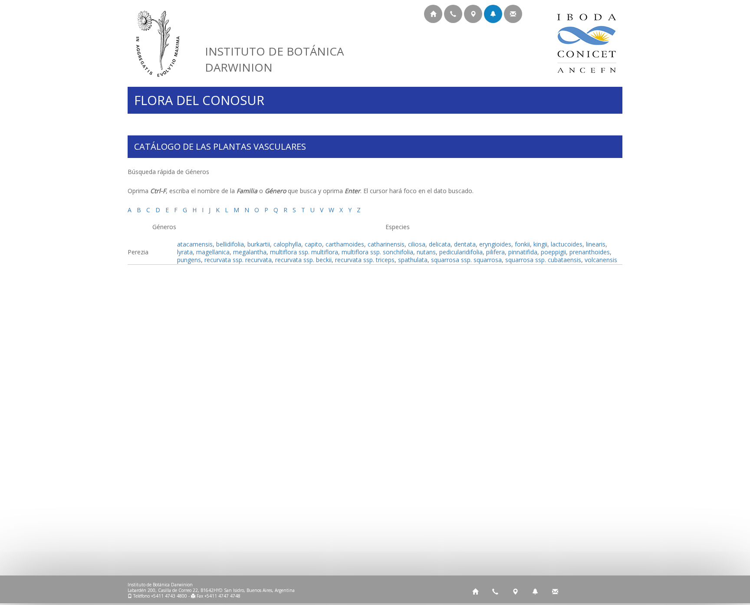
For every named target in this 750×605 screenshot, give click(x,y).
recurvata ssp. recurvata (238, 260)
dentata (465, 244)
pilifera (495, 252)
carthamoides (345, 244)
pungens (189, 260)
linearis (595, 244)
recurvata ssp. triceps (365, 260)
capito (313, 244)
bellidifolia (230, 244)
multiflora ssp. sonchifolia (377, 252)
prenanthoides (589, 252)
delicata (440, 244)
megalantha (249, 252)
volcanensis (601, 260)
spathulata (413, 260)
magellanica (213, 252)
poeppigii (553, 252)
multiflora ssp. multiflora (304, 252)
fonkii (522, 244)
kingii (540, 244)
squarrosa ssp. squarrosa (466, 260)
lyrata (185, 252)
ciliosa (416, 244)
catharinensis (386, 244)
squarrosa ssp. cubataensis (543, 260)
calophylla (287, 244)
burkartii (258, 244)
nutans (426, 252)
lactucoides (566, 244)
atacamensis (195, 244)
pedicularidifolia (461, 252)
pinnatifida (522, 252)
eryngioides (495, 244)
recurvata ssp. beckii (303, 260)
